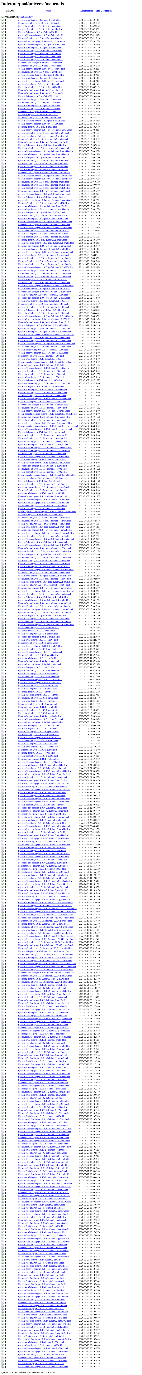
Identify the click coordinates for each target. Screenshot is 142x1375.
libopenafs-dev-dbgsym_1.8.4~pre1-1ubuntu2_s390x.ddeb (44, 224)
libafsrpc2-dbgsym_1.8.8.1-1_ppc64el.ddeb (37, 728)
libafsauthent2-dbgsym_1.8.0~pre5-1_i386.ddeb (39, 102)
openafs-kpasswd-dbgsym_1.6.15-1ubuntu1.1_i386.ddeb (43, 350)
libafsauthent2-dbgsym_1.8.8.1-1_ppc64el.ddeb (39, 713)
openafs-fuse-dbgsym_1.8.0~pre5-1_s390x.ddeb (39, 99)
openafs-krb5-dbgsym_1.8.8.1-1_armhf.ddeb (38, 701)
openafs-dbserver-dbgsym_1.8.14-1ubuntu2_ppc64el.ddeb (43, 1241)
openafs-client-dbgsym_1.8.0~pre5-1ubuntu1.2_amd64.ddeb (44, 340)
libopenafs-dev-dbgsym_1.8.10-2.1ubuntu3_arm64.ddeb (43, 835)
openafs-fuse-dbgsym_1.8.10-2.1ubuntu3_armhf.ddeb (41, 795)
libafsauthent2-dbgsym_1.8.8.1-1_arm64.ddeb (38, 676)
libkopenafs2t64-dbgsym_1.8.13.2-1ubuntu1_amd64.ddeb (43, 1003)
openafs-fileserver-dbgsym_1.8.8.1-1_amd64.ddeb (40, 652)
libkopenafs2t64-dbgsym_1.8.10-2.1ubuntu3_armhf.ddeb (43, 811)
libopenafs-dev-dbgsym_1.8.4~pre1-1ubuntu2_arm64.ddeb (44, 142)
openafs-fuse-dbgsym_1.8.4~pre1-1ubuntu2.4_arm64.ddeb (44, 524)
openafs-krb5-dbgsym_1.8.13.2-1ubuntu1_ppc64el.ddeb (43, 1012)
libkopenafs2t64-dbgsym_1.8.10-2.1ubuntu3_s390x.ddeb (43, 866)
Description (106, 11)
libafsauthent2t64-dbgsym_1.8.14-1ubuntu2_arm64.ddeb (43, 1284)
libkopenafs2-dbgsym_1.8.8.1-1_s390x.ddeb (37, 750)
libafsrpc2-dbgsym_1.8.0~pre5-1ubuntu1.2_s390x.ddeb (42, 279)
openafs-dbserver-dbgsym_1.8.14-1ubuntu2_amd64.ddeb (43, 1214)
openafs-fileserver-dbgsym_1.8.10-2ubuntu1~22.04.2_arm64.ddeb (47, 908)
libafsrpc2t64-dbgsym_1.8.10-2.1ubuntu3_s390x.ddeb (42, 869)
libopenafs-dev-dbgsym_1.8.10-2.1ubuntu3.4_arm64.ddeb (43, 1137)
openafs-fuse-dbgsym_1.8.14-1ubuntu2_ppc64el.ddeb (42, 1235)
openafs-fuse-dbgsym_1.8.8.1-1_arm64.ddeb (38, 673)
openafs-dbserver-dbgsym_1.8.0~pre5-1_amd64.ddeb (41, 69)
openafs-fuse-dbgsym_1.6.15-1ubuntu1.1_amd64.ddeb (42, 401)
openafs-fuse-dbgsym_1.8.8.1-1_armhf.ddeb (37, 689)
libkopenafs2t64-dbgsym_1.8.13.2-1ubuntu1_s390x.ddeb (43, 1113)
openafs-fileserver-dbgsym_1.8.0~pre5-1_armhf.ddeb (41, 35)
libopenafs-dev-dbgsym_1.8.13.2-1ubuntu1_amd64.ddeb (43, 1000)
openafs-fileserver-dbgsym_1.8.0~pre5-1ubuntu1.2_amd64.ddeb (46, 343)
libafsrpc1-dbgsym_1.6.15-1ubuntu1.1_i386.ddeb (40, 380)
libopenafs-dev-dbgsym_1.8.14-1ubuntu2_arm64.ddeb (42, 1275)
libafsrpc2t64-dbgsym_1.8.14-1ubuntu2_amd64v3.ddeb (42, 1336)
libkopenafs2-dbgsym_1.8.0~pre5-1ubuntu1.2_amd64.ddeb (44, 337)
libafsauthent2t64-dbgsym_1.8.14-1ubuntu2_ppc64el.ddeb (43, 1256)
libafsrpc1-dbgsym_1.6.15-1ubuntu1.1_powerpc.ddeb (41, 432)
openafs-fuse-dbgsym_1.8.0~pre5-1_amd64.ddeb (39, 56)
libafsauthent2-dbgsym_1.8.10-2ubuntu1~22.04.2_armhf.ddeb (45, 954)
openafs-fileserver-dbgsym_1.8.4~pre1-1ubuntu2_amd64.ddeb (45, 194)
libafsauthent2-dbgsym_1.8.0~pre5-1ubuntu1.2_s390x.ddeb (44, 273)
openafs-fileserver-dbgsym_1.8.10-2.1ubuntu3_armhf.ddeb (44, 798)
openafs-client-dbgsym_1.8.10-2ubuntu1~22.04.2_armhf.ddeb (45, 942)
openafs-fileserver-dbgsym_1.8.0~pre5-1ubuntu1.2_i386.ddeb (45, 316)
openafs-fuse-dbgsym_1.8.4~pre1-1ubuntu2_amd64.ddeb (43, 209)
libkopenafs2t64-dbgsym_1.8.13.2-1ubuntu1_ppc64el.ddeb (44, 1031)
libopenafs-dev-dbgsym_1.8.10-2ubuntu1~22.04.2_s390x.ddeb (46, 972)
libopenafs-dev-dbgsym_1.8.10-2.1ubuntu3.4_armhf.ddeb (43, 1165)
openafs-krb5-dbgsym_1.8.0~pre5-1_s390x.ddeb (39, 78)
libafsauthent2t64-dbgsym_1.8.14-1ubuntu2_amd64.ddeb (43, 1229)
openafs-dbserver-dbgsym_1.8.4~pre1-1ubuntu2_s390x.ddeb (45, 227)
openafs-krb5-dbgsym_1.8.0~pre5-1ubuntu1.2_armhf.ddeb (44, 249)
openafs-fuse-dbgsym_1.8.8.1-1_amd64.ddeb (38, 634)
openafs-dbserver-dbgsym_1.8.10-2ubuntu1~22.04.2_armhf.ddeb (47, 939)
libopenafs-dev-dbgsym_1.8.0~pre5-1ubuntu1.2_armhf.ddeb (44, 246)
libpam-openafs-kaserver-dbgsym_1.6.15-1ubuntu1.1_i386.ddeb (46, 362)
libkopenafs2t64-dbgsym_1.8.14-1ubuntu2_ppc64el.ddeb (43, 1250)
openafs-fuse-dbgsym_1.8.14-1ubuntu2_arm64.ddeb (41, 1263)
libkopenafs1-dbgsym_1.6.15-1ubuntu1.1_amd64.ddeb (42, 395)
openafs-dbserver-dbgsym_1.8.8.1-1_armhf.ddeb (39, 682)
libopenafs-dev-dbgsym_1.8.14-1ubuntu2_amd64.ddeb (42, 1220)
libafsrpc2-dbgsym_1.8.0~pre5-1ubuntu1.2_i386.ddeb (42, 310)
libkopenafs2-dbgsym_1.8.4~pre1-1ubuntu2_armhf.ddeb (43, 163)
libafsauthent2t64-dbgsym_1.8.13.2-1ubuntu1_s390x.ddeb (43, 1119)
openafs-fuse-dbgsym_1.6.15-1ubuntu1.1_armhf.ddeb (41, 508)
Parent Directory (25, 17)
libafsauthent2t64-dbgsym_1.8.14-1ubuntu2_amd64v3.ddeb (44, 1339)
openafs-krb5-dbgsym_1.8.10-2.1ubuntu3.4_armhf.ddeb (43, 1150)
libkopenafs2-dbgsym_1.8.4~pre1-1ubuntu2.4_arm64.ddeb (44, 517)
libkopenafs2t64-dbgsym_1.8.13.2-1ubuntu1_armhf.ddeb (43, 1058)
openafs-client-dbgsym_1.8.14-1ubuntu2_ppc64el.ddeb (42, 1244)
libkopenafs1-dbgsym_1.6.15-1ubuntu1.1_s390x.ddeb (42, 453)
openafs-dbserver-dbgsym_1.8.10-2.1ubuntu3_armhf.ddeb (43, 801)
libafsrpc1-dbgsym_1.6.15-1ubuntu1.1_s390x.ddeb (40, 481)
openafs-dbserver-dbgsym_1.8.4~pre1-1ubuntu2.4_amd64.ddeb (46, 591)
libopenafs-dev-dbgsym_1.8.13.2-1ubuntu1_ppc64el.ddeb (43, 1027)
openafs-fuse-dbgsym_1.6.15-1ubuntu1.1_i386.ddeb (41, 377)
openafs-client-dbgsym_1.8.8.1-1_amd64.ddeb (38, 649)
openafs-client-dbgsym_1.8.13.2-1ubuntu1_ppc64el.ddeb (43, 1024)
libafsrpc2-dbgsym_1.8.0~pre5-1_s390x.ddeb (38, 96)
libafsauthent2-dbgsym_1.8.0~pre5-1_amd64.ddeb (40, 26)
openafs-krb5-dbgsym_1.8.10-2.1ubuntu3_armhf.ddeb (42, 792)
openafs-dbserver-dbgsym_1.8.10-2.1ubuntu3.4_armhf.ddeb (44, 1159)
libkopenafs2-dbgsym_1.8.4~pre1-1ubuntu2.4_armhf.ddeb (44, 606)
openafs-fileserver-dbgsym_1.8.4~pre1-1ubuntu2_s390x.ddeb (45, 221)
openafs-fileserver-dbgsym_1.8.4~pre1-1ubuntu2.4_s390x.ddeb (46, 545)
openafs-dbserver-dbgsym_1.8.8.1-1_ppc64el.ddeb (40, 722)
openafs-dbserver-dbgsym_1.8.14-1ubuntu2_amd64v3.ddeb (44, 1324)
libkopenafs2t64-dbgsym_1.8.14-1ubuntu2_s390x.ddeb (42, 1360)
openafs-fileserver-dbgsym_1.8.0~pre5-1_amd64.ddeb (42, 44)
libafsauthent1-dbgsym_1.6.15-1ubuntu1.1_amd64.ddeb (42, 408)
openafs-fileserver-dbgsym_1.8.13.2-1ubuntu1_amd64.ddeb (44, 991)
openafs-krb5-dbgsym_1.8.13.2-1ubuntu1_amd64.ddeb (42, 985)
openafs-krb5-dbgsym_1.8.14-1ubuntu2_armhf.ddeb (41, 1287)
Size (98, 11)
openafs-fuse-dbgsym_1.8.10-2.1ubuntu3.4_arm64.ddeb (43, 1125)
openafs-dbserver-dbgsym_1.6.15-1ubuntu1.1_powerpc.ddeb (45, 423)
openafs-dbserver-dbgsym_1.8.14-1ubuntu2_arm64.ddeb (43, 1269)
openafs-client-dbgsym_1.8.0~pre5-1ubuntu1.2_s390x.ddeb (44, 276)
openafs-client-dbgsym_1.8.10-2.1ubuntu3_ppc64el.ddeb (43, 887)
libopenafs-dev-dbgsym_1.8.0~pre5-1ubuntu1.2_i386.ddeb (44, 298)
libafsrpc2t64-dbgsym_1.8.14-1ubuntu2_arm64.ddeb (41, 1281)
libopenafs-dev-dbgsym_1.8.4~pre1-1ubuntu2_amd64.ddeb (44, 191)
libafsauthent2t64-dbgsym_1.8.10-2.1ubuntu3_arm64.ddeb (44, 844)
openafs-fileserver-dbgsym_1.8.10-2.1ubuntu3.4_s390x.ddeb (45, 1183)
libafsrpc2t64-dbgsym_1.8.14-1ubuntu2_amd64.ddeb (41, 1226)
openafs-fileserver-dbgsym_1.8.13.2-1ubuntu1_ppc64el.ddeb (45, 1018)
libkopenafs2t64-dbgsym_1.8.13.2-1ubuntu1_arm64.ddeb (43, 1085)
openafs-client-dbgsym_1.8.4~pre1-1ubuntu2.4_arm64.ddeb (44, 536)
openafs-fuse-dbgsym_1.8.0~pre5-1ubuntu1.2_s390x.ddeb (44, 270)
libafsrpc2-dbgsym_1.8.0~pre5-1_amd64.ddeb (38, 32)
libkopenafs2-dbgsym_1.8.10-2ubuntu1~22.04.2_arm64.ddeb (45, 921)
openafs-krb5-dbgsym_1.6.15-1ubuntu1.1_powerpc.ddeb (43, 444)
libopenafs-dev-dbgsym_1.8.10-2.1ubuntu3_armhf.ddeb (42, 808)
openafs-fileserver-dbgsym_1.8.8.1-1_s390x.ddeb (40, 762)
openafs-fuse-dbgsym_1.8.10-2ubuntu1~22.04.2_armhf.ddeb (45, 933)
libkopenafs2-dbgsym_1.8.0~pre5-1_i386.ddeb (38, 23)
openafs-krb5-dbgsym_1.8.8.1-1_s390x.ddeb (38, 747)
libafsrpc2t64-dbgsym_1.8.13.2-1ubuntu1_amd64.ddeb (42, 1006)
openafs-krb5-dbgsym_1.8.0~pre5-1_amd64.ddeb (40, 47)
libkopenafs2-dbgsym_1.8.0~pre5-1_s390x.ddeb (39, 66)
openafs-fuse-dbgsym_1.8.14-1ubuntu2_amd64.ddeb (41, 1208)
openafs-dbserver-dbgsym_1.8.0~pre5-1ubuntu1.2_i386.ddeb (45, 319)
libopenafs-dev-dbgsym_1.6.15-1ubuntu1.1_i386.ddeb (42, 365)
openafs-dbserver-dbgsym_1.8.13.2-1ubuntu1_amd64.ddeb (44, 994)
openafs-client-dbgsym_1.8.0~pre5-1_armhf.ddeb (40, 29)
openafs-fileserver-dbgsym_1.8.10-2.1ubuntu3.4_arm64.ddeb (45, 1128)
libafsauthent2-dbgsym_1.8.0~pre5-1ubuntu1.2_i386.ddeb (43, 313)
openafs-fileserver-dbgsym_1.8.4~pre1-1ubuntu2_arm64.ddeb (45, 151)
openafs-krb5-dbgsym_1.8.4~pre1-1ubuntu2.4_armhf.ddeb (44, 600)
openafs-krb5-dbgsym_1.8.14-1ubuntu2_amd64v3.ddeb (42, 1315)
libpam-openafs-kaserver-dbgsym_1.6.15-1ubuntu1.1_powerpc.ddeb (48, 426)
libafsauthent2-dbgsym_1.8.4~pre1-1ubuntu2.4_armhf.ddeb (44, 621)
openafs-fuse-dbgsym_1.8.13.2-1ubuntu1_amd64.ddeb (42, 988)
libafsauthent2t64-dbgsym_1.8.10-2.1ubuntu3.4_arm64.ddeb (44, 1147)
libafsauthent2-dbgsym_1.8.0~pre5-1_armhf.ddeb (40, 72)
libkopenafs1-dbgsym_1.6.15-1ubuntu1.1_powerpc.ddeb (43, 438)
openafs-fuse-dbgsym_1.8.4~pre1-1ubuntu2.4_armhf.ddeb (43, 618)
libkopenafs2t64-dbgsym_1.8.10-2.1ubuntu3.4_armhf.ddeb (44, 1168)
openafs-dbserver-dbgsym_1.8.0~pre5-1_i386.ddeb (40, 124)
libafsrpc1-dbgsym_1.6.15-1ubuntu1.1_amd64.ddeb (41, 386)
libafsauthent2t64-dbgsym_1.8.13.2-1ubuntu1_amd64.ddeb (44, 1009)
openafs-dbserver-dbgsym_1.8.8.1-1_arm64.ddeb (39, 664)
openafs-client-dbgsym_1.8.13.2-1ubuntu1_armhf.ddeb (42, 1052)
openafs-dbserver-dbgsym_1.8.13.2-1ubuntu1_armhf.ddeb (43, 1049)
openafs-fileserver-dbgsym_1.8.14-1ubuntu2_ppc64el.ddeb (44, 1238)
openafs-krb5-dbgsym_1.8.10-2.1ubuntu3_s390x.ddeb (42, 847)
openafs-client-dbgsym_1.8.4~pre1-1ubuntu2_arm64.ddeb (43, 133)
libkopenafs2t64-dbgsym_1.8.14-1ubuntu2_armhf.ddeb (42, 1305)
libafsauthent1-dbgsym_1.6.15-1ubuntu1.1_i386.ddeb (41, 374)
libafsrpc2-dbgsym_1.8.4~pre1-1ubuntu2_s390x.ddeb (41, 212)
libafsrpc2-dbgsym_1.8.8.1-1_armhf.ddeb (36, 692)
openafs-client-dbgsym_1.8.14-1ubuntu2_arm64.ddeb (41, 1272)
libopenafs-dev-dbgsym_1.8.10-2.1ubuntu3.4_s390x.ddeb (43, 1192)
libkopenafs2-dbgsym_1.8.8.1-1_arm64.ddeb (38, 655)
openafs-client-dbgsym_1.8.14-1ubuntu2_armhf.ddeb (41, 1299)
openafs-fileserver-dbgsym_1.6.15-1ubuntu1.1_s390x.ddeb (44, 463)
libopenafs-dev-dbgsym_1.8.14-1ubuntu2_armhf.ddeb (42, 1302)
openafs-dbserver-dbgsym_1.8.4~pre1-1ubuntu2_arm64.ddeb (45, 130)
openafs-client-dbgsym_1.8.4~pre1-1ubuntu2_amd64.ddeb (44, 188)
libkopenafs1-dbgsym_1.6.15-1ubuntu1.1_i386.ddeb (41, 356)
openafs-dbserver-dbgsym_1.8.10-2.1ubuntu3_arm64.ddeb (44, 829)
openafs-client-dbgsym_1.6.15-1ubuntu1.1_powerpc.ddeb (43, 435)
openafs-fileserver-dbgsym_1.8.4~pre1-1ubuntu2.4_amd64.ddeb (46, 582)
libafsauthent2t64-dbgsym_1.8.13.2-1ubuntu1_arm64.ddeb (44, 1092)
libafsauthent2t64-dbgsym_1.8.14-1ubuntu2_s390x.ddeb (43, 1366)
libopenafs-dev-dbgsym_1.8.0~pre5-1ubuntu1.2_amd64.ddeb (45, 322)
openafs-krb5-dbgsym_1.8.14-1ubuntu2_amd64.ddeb (41, 1205)
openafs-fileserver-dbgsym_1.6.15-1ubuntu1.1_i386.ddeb (43, 368)
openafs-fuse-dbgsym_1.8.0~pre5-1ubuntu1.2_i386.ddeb (43, 295)
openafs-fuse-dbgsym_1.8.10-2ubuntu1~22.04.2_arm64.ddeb (45, 905)
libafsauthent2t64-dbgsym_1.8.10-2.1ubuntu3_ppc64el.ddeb (44, 899)
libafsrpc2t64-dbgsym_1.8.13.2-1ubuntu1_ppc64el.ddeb (43, 1034)
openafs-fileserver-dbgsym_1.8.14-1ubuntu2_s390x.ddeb (43, 1348)
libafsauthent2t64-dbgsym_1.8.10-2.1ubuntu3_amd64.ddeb (44, 789)
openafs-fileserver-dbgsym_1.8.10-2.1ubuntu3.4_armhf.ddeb (45, 1156)
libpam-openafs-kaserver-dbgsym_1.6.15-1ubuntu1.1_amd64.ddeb (47, 414)
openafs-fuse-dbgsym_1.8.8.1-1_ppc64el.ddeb (38, 731)
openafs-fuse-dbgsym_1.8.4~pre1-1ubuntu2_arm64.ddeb (43, 136)
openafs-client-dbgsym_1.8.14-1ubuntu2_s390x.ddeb (41, 1354)
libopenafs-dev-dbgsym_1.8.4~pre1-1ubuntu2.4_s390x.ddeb (44, 548)
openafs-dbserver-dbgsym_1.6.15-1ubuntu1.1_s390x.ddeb (43, 456)
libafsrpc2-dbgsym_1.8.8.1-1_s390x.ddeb (36, 753)
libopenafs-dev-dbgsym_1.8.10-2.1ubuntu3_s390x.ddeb (42, 863)
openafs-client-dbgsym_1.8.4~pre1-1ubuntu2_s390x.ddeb (43, 237)
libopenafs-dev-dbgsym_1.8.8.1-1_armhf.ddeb (38, 707)
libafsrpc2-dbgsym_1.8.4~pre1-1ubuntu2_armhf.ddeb (41, 157)
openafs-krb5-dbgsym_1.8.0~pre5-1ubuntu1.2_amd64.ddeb (44, 331)
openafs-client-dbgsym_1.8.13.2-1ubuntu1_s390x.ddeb (42, 1107)
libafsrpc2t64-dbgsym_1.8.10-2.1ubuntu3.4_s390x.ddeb (43, 1198)
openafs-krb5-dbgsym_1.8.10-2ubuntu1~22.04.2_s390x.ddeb (45, 957)
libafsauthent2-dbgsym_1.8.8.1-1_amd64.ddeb (38, 627)
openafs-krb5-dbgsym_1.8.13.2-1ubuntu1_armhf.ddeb (42, 1040)
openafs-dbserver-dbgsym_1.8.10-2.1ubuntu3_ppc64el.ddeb (44, 884)
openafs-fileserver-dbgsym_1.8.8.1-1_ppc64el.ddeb (40, 719)
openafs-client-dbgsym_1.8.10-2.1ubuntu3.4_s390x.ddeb (43, 1189)
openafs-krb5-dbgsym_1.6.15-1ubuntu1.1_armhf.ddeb (42, 493)
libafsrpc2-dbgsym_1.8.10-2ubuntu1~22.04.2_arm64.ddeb (44, 924)
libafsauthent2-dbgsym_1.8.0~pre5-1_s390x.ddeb (40, 87)
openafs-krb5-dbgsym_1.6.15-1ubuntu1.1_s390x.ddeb (42, 459)
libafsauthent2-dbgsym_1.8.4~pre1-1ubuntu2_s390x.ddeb (43, 230)
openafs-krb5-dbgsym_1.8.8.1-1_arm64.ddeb (38, 658)
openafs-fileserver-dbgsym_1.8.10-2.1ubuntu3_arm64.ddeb (44, 826)
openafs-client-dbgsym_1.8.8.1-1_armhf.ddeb (38, 685)
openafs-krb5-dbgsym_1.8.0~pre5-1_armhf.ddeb (39, 20)
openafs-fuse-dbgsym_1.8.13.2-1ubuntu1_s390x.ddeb (42, 1098)
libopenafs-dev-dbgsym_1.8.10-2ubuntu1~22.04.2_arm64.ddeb (46, 918)
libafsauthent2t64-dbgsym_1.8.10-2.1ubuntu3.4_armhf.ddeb (44, 1174)
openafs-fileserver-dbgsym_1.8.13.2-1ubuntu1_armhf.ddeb (44, 1046)
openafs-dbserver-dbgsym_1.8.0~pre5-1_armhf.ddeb (41, 81)
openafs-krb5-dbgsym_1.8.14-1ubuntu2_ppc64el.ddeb (42, 1232)
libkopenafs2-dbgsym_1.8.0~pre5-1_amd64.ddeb (40, 38)
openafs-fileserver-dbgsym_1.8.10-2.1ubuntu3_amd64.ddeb (44, 771)
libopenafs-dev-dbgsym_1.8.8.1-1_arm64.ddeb (38, 661)
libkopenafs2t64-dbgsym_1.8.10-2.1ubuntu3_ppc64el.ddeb (44, 893)
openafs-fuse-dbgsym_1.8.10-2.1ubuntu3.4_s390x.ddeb (42, 1180)
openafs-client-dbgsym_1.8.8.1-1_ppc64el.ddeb (39, 710)
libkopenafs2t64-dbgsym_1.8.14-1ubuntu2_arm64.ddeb (42, 1278)
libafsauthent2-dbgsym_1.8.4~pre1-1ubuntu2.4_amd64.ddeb (44, 579)
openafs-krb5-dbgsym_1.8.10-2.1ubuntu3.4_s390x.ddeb (43, 1177)
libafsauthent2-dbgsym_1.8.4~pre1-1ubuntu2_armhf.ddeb (43, 182)
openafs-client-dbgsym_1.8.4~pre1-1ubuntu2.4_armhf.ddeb (44, 612)
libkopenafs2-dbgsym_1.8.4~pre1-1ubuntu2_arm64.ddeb (43, 139)
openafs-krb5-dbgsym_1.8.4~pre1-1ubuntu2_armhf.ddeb (43, 169)
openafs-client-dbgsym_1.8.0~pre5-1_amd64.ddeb (40, 59)
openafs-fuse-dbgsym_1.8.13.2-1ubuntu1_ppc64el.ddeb (42, 1015)
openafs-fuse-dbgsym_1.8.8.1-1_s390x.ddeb (37, 743)
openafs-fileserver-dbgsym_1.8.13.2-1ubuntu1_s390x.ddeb (44, 1101)
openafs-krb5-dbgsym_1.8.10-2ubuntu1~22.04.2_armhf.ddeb (45, 930)
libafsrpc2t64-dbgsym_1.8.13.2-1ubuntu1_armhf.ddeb (42, 1061)
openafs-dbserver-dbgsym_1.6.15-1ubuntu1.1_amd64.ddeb (44, 411)
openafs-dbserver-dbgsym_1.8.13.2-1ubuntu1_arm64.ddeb (44, 1076)
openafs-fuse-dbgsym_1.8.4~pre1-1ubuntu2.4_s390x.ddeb (44, 563)
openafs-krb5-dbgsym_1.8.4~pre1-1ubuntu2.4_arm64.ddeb (44, 527)
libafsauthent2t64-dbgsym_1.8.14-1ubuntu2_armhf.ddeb (43, 1311)
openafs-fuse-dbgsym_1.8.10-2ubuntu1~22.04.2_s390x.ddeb (45, 960)
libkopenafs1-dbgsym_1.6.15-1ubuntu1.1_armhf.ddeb (42, 490)
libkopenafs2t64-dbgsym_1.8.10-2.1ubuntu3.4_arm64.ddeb (44, 1140)
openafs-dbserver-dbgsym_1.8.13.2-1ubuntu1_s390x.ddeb (43, 1104)
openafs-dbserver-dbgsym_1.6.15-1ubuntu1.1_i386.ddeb (43, 353)
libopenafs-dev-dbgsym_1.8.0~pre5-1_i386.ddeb (39, 111)
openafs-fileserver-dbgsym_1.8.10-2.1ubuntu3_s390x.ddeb (44, 853)
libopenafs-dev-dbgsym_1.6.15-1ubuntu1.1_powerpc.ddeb (44, 417)
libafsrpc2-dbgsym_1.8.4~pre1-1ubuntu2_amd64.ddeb (42, 197)
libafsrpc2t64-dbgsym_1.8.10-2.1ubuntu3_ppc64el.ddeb (43, 896)
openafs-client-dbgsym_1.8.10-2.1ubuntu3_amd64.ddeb (42, 777)
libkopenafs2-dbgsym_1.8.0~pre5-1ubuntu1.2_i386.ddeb (43, 304)
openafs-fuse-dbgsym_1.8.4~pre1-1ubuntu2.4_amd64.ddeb (44, 585)
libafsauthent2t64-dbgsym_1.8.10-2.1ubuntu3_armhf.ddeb (43, 817)
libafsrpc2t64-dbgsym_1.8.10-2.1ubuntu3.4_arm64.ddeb (43, 1144)
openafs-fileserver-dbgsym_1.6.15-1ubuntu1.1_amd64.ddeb (44, 398)
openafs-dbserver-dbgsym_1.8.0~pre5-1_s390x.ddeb (41, 41)
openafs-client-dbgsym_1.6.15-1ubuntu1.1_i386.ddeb (41, 371)
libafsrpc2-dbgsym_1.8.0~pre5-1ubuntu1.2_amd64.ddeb (43, 325)
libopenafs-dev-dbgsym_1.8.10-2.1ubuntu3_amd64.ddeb (43, 780)
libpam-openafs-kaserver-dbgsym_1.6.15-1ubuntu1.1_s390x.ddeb (47, 475)
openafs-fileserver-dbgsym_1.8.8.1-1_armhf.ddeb (40, 695)
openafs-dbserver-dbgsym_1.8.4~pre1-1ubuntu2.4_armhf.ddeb (45, 609)
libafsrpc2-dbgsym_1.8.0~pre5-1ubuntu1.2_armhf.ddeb (42, 240)
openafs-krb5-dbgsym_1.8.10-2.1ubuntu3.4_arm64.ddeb (43, 1122)
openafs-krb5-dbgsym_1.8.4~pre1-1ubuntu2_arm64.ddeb (43, 154)
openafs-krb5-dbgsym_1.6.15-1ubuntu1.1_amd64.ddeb (42, 389)
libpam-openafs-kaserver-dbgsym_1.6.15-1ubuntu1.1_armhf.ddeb (47, 511)
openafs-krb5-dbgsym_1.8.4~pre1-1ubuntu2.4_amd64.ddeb (44, 576)
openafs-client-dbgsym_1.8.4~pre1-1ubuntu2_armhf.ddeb (43, 160)
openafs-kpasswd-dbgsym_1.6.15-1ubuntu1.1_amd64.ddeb (44, 383)
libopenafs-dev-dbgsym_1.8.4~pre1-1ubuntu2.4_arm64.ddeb (45, 530)
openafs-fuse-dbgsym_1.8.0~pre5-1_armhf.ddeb (39, 53)
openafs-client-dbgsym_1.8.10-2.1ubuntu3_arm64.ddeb (42, 832)
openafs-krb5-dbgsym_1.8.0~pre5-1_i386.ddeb (39, 105)
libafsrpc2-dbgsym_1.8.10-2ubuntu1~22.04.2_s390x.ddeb (43, 979)
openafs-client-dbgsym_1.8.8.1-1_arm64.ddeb (38, 670)
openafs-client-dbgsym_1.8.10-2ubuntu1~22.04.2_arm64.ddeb (45, 914)
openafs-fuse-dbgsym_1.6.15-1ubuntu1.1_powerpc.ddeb (43, 441)
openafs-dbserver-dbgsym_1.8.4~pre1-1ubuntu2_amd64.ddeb (45, 200)
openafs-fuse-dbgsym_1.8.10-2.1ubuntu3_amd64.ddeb (42, 768)
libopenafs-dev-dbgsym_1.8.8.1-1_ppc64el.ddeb (39, 716)
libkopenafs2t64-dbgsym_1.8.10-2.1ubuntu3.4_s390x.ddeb (44, 1195)
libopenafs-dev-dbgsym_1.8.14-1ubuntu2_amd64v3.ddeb (43, 1330)
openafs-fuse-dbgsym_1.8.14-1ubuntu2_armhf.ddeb (41, 1290)
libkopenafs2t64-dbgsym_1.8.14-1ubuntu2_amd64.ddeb (43, 1223)
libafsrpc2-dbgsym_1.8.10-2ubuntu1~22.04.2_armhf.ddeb (43, 951)
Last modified (86, 11)
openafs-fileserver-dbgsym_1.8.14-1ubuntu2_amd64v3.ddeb (44, 1321)
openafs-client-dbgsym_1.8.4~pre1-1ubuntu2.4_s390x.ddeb (44, 551)
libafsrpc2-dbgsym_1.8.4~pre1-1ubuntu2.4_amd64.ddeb (43, 597)
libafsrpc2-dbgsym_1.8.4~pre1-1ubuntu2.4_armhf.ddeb (42, 615)
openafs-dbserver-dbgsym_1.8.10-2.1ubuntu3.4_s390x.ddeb (44, 1186)
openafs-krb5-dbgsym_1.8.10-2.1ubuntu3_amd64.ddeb (42, 765)
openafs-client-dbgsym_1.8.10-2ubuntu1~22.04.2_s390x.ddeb (45, 969)
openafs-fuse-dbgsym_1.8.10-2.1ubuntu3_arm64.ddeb (42, 823)
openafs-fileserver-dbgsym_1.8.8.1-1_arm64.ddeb (40, 679)
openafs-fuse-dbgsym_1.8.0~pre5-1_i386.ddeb (38, 84)
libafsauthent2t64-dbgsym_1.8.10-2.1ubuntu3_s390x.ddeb (43, 872)
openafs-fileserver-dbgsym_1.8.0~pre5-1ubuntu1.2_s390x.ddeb (46, 267)
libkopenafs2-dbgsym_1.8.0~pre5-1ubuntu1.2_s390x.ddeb (44, 282)
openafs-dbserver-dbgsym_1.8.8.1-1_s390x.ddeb (39, 737)
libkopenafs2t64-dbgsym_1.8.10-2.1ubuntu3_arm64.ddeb (43, 838)
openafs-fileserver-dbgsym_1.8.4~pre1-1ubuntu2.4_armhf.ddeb (46, 624)
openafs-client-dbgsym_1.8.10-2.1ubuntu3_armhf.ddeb (42, 805)
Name (48, 11)
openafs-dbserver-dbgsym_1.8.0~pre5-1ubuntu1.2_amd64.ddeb (46, 334)
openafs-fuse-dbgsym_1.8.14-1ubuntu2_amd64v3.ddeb (42, 1318)
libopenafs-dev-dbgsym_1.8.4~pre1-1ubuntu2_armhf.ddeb (44, 172)
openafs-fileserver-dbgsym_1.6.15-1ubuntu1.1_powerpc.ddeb (45, 429)
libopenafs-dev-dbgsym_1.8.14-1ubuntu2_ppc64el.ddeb (42, 1247)
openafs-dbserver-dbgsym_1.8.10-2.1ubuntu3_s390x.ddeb (43, 856)
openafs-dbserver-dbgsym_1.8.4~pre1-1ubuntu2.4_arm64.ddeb (46, 533)
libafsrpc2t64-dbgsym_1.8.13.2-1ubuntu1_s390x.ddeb (42, 1116)
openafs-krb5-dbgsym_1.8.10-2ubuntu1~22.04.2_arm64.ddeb (45, 902)
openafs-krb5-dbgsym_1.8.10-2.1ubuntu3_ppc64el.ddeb (43, 875)
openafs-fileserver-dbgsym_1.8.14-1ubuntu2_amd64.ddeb (43, 1211)
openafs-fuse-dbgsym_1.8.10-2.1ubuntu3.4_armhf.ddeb (42, 1153)
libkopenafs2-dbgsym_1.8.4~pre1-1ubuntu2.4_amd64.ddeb (44, 572)
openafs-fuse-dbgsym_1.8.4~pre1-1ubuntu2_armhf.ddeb (43, 166)
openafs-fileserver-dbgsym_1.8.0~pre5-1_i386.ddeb (41, 75)
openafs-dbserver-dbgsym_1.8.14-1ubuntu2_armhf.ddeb (43, 1296)
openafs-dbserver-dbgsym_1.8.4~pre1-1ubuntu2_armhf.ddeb (45, 179)
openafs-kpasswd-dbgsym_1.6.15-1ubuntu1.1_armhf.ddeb (43, 487)
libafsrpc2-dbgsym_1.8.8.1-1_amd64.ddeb (36, 630)
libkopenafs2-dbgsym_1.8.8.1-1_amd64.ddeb (38, 643)
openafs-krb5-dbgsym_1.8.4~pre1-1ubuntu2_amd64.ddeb (43, 206)
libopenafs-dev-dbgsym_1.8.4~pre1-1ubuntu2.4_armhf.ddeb (44, 603)
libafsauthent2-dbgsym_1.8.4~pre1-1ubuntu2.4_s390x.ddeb (44, 557)
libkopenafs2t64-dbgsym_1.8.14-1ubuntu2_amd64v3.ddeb (44, 1333)
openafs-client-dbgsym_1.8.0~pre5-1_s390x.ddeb (40, 50)
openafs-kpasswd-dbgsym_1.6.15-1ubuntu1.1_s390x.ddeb (44, 450)
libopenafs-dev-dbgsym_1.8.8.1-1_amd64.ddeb (39, 637)
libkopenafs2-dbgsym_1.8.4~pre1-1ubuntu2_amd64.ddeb (43, 203)
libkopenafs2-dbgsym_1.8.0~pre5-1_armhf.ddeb (39, 117)
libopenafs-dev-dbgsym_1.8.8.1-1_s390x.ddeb (38, 759)
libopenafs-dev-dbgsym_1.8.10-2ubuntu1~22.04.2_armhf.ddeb (45, 945)
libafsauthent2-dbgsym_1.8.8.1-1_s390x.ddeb (38, 740)
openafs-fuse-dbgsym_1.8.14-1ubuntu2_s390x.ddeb (41, 1345)
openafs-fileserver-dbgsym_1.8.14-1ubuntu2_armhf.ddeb (43, 1293)
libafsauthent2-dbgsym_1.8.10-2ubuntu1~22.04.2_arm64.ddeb (45, 927)
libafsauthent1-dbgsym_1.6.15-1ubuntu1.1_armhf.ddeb (42, 505)
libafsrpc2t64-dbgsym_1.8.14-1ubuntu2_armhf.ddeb (41, 1308)
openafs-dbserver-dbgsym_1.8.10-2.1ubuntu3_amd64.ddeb (44, 774)
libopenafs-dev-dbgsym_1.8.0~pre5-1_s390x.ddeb (40, 93)
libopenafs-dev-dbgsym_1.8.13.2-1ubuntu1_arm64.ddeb (43, 1082)
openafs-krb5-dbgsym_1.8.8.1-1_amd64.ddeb (38, 640)
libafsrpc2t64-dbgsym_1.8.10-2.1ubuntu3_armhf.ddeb (42, 814)
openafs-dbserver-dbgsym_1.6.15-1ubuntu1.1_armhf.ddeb (43, 502)
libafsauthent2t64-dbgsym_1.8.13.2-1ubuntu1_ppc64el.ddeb (44, 1037)
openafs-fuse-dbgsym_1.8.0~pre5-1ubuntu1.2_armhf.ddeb (43, 255)
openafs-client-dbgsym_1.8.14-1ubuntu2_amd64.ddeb (42, 1217)
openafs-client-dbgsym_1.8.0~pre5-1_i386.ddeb (39, 108)
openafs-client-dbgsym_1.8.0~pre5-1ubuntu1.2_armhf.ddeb (44, 258)
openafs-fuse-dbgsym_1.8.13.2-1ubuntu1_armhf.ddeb (41, 1043)
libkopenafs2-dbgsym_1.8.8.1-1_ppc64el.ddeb (38, 734)
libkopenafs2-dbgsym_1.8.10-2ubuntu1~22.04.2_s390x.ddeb (45, 976)
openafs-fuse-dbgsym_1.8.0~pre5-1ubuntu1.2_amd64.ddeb (44, 328)
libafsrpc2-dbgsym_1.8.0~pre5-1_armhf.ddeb (38, 114)
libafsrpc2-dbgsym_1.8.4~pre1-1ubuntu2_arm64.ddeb (42, 145)
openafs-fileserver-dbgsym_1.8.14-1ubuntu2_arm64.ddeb (43, 1266)
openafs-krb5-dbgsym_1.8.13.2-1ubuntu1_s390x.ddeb (42, 1095)
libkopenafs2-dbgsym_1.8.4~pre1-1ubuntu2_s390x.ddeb (43, 215)
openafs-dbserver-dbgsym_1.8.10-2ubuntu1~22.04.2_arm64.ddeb (47, 911)
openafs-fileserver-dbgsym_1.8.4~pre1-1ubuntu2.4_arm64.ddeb (46, 539)
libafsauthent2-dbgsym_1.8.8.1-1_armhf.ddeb (38, 698)
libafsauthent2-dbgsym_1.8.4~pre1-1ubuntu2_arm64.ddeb (43, 148)
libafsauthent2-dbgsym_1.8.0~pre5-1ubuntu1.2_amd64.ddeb (44, 346)
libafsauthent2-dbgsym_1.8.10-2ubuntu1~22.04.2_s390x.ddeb (45, 982)
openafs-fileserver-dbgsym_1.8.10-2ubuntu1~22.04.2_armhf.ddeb (47, 936)
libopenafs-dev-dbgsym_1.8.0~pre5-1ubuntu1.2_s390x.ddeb (44, 292)
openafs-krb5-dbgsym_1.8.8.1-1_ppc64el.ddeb (38, 725)
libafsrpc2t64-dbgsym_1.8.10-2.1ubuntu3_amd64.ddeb (42, 786)
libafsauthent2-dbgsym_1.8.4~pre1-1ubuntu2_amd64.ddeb (44, 185)
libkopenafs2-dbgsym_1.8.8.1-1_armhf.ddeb (37, 704)
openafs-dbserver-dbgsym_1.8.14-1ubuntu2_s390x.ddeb (43, 1351)
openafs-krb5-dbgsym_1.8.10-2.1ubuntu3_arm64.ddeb (42, 820)
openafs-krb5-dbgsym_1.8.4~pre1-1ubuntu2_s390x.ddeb (43, 218)
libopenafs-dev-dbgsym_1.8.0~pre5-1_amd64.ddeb (40, 90)
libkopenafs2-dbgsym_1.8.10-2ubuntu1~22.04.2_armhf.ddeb (45, 948)
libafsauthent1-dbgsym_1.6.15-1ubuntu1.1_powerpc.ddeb (43, 420)
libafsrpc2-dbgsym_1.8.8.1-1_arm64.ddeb (36, 667)
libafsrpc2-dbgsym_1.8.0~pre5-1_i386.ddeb (37, 127)
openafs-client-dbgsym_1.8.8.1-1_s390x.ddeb (38, 756)
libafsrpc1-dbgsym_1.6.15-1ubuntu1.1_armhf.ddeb (40, 514)
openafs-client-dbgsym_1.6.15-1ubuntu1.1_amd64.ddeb (42, 392)
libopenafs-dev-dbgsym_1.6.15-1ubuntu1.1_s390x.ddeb (42, 466)
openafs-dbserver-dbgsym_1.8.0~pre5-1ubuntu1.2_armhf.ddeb (45, 252)
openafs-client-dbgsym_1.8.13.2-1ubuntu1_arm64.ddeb (42, 1079)
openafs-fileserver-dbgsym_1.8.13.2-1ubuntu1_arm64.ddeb (44, 1073)
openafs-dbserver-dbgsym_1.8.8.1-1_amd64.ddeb (40, 646)
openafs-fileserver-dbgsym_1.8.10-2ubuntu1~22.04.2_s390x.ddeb (47, 963)
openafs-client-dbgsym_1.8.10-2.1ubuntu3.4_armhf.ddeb (43, 1162)
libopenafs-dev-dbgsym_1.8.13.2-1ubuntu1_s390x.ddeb (42, 1110)
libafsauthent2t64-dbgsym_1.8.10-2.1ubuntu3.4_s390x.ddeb (44, 1202)
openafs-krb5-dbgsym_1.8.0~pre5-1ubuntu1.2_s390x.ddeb (44, 288)
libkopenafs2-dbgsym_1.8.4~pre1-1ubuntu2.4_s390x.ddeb (44, 560)
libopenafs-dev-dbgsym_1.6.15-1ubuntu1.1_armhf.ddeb (42, 496)
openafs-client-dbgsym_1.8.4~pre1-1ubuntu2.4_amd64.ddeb (44, 594)
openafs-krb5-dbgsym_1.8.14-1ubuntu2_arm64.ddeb (41, 1260)
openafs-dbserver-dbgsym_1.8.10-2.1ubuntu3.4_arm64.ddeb (44, 1131)
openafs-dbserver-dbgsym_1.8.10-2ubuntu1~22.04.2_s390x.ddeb (47, 966)
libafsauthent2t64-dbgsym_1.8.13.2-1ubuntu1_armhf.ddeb (43, 1064)
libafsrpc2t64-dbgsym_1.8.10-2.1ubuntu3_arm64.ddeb (42, 841)
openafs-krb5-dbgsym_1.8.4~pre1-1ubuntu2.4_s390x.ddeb (44, 566)
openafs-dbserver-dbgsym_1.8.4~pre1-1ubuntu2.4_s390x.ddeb (45, 569)
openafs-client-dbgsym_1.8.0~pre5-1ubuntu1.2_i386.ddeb (43, 307)
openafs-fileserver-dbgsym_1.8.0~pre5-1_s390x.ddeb (41, 121)
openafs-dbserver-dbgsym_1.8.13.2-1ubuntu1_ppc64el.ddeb (44, 1021)
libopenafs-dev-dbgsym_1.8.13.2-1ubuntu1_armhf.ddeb (42, 1055)
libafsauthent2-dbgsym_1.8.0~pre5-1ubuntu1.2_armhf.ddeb (44, 264)
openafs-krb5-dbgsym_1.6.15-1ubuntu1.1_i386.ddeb (41, 359)
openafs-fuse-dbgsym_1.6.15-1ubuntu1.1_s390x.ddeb (42, 478)
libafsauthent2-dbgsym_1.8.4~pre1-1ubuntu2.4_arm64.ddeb (44, 521)
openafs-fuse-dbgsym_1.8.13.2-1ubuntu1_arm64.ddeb (42, 1070)
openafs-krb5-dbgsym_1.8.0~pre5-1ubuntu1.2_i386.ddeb (43, 301)
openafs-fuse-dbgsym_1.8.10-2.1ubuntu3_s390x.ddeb (42, 850)
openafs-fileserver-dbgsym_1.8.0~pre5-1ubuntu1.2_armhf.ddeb (46, 243)
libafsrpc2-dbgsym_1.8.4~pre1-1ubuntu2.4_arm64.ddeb (42, 542)
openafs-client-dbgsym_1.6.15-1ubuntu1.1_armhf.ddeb (42, 484)
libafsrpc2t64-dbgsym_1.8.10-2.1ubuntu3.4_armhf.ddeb (42, 1171)
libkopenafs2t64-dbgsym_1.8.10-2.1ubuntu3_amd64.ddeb (43, 783)
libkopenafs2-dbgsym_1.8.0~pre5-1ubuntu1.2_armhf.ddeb (44, 261)
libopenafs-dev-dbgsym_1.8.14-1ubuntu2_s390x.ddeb (42, 1357)
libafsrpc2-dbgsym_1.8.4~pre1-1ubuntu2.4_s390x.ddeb (42, 554)
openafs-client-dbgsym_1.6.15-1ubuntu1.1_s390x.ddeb (42, 472)
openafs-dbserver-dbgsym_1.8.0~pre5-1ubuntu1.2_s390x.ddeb (45, 285)
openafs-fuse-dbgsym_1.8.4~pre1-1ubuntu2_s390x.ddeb (43, 233)
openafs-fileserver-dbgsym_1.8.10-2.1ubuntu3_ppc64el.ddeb (45, 881)
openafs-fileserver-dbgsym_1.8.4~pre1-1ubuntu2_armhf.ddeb (45, 175)
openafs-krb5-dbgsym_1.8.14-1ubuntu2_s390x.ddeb (41, 1342)
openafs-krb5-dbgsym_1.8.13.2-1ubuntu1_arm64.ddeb (42, 1067)
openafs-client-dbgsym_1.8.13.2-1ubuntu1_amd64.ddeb (42, 997)
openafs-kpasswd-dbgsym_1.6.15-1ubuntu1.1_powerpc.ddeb (45, 447)
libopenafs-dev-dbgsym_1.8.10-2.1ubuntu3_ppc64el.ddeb (43, 890)
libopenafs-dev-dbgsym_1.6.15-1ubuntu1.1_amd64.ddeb (43, 405)
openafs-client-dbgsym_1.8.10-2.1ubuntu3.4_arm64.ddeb (43, 1134)
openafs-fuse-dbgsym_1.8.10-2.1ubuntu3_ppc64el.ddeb (42, 878)
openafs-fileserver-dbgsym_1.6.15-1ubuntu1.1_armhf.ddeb (44, 499)
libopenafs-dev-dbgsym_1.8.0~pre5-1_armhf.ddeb (40, 62)
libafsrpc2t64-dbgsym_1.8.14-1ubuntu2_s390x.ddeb (41, 1363)
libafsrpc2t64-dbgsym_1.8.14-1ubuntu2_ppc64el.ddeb (42, 1253)
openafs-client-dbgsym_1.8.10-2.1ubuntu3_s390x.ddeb (42, 860)
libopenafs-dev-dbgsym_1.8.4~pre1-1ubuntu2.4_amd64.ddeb (45, 588)
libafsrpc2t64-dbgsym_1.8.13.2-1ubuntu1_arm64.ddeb (42, 1089)
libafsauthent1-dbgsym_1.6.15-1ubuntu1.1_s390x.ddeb (42, 469)
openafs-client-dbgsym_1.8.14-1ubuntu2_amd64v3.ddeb (43, 1327)
